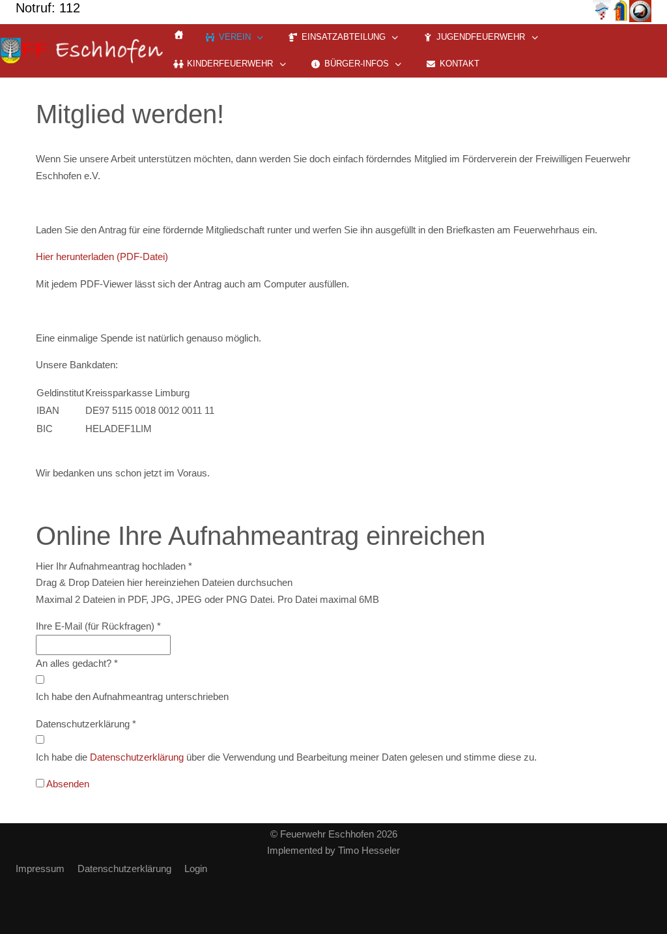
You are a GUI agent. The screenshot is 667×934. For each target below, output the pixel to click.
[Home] (178, 34)
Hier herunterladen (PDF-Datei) (102, 256)
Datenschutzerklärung (137, 757)
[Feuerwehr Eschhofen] (81, 51)
